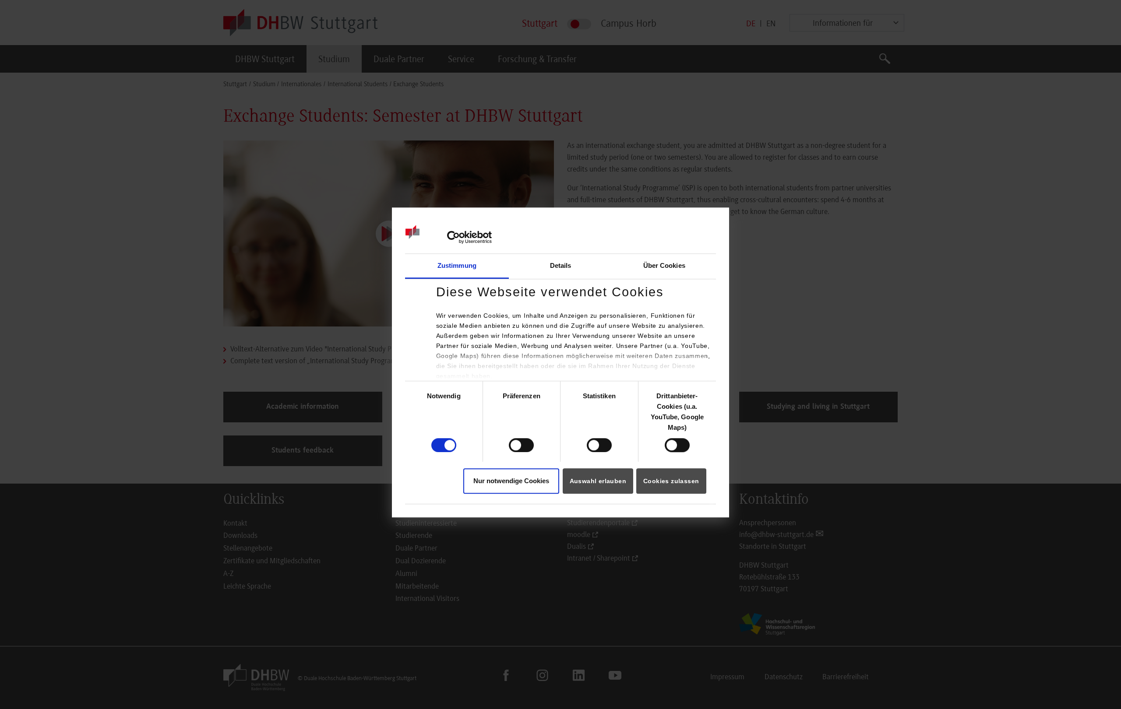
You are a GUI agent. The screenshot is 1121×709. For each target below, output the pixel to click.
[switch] (521, 445)
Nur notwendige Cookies (511, 480)
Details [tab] (560, 266)
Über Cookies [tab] (664, 266)
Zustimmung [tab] (456, 266)
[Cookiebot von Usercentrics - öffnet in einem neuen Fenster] (453, 237)
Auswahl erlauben (598, 480)
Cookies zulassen (671, 480)
